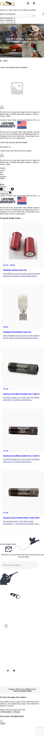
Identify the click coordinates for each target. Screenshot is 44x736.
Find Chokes (11, 22)
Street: (2, 710)
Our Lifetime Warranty (11, 663)
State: (16, 710)
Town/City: (9, 710)
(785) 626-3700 (14, 620)
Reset (3, 22)
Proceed (16, 712)
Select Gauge (6, 20)
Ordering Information (10, 654)
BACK (5, 60)
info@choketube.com (15, 630)
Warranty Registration (10, 644)
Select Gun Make (7, 14)
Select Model (6, 18)
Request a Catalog (9, 647)
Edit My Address (6, 712)
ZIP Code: (21, 710)
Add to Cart (5, 193)
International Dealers (10, 657)
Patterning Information (11, 660)
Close (3, 723)
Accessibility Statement (11, 666)
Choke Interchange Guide (11, 650)
